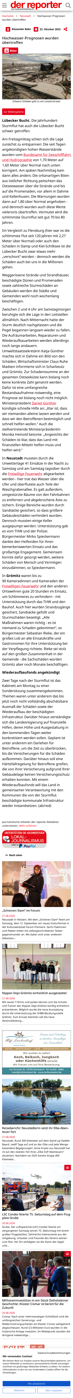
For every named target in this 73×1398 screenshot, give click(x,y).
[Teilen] (65, 29)
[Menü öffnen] (4, 5)
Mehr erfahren (27, 825)
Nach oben (15, 855)
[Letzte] (4, 78)
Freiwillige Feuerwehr (25, 473)
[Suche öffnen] (68, 5)
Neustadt (25, 16)
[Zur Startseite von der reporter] (36, 5)
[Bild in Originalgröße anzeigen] (36, 77)
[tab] (10, 50)
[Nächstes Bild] (69, 78)
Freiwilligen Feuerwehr (20, 586)
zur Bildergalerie (14, 111)
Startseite (7, 16)
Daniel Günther (44, 403)
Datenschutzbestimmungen (54, 1353)
